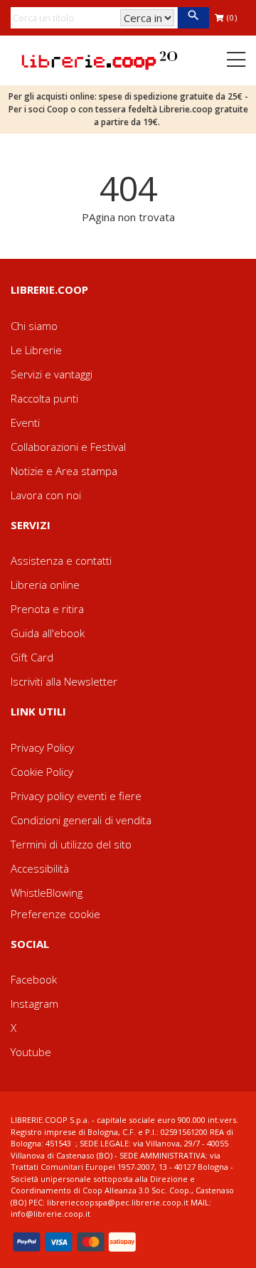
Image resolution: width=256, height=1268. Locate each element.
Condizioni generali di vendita (81, 820)
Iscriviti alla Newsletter (64, 681)
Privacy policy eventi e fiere (76, 796)
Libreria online (45, 584)
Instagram (34, 1003)
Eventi (25, 422)
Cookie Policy (42, 771)
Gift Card (32, 657)
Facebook (34, 979)
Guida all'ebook (48, 633)
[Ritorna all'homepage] (99, 59)
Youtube (31, 1052)
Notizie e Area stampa (64, 471)
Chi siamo (34, 326)
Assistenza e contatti (61, 560)
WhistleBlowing (46, 892)
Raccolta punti (44, 398)
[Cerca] (193, 17)
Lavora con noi (46, 495)
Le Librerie (36, 350)
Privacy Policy (42, 747)
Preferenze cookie (55, 914)
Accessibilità (40, 868)
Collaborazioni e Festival (68, 446)
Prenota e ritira (47, 609)
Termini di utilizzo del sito (71, 844)
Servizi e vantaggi (51, 374)
